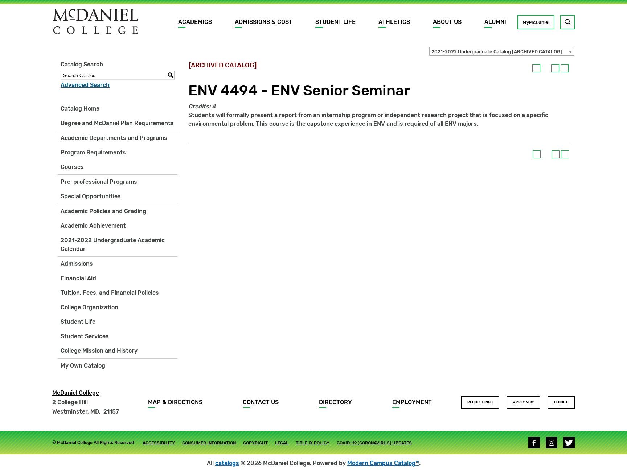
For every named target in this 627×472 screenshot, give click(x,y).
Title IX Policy (312, 443)
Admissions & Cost (263, 21)
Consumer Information (209, 443)
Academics (195, 21)
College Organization (89, 307)
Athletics (394, 21)
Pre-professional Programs (99, 181)
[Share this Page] (546, 68)
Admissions (77, 263)
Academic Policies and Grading (103, 211)
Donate (561, 402)
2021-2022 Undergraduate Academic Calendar (113, 244)
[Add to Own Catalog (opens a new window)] (536, 68)
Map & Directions (175, 402)
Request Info (480, 402)
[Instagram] (551, 442)
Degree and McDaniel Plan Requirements (117, 123)
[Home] (95, 21)
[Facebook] (534, 442)
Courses (72, 166)
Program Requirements (93, 152)
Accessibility (159, 443)
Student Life (335, 21)
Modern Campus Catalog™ (383, 463)
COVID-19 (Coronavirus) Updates (374, 443)
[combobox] (501, 51)
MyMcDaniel (535, 22)
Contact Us (261, 402)
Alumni (495, 21)
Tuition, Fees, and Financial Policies (110, 292)
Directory (335, 402)
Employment (412, 402)
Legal (281, 443)
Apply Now (523, 402)
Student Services (85, 336)
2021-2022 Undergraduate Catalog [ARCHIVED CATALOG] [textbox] (496, 51)
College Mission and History (99, 350)
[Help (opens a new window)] (565, 68)
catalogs (227, 463)
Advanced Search (85, 85)
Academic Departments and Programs (114, 137)
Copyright (255, 443)
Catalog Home (80, 108)
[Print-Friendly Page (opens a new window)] (555, 68)
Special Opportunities (91, 196)
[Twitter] (569, 442)
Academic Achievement (93, 225)
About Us (447, 21)
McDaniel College (75, 392)
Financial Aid (78, 278)
